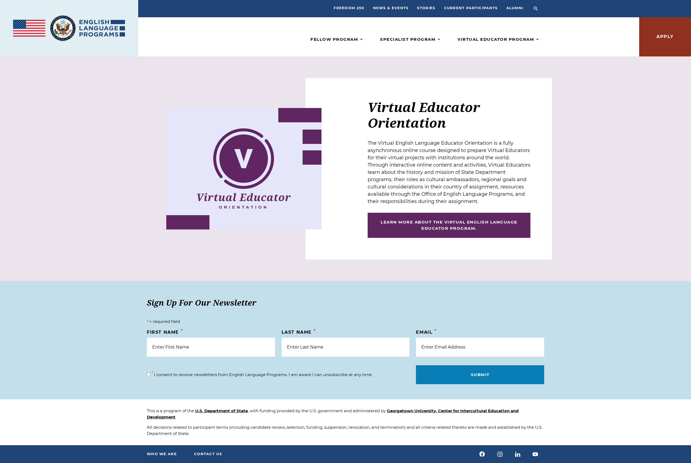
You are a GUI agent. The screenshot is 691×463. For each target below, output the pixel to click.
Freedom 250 (349, 8)
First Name (165, 332)
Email (426, 332)
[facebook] (482, 454)
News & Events (391, 8)
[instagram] (500, 454)
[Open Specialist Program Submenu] (439, 39)
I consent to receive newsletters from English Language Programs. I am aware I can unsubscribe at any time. (261, 374)
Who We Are (162, 454)
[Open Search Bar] (535, 8)
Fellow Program (334, 39)
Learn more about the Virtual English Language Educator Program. (449, 225)
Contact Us (208, 454)
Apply (665, 36)
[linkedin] (518, 454)
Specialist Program (407, 39)
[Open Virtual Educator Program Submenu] (537, 39)
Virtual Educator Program (496, 39)
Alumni (514, 8)
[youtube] (535, 454)
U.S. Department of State (221, 410)
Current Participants (471, 8)
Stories (426, 8)
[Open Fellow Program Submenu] (361, 39)
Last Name (299, 332)
